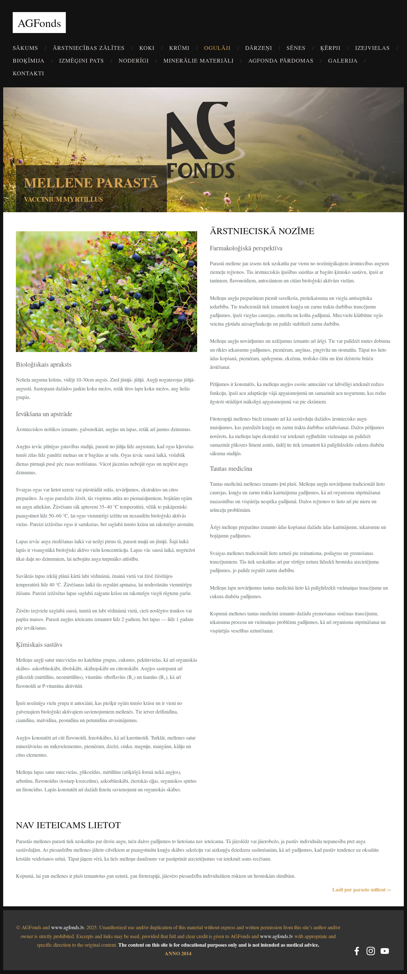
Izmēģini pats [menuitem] (81, 60)
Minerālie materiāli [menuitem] (198, 60)
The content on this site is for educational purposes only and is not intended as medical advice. (218, 944)
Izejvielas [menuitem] (372, 47)
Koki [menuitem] (147, 47)
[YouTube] (384, 951)
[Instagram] (370, 951)
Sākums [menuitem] (25, 47)
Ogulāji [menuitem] (217, 47)
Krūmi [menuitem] (179, 47)
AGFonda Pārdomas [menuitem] (281, 60)
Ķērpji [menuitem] (330, 47)
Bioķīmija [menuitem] (29, 60)
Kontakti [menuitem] (28, 73)
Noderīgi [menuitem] (134, 60)
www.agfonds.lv (67, 927)
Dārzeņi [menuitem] (258, 47)
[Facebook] (356, 951)
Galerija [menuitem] (343, 60)
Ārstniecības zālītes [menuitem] (89, 47)
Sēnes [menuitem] (296, 47)
